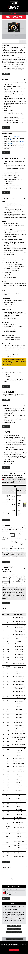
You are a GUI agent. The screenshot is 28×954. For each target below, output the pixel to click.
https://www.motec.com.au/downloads (15, 550)
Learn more (16, 945)
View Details (16, 136)
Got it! (14, 950)
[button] (14, 45)
